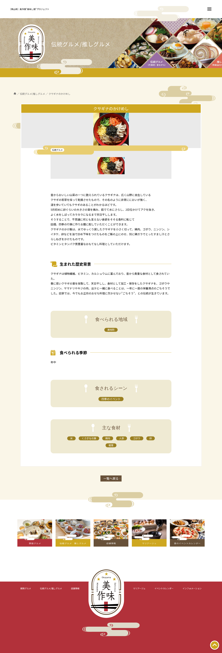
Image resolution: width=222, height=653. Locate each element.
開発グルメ (25, 588)
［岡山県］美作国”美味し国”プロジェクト (29, 9)
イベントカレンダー (164, 588)
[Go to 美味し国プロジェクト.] (15, 94)
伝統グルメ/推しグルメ (51, 588)
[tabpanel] (111, 130)
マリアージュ (139, 588)
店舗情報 (75, 588)
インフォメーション (192, 588)
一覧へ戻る (111, 478)
